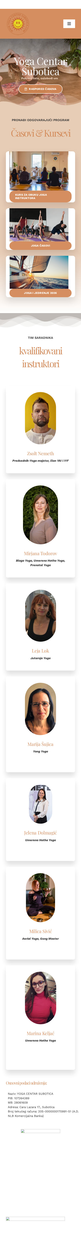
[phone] (51, 1213)
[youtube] (40, 1213)
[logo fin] (40, 1130)
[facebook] (30, 1213)
